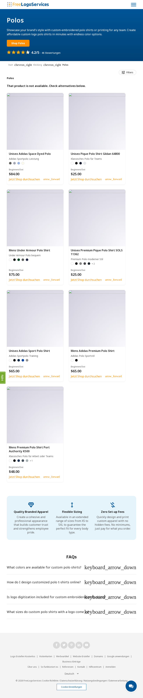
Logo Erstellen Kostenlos (22, 656)
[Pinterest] (71, 645)
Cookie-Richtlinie (50, 680)
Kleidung (37, 64)
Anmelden (111, 666)
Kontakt (81, 666)
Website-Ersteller (81, 656)
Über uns (32, 666)
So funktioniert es (49, 666)
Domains (98, 656)
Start (10, 64)
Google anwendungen (118, 656)
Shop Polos (18, 43)
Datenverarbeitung (118, 680)
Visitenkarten (45, 656)
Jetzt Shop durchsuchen (24, 179)
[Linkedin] (79, 645)
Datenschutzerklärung (71, 680)
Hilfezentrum (95, 666)
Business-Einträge (71, 661)
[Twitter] (64, 645)
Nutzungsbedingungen (95, 680)
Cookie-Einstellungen (71, 686)
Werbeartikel (62, 656)
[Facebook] (56, 645)
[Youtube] (86, 645)
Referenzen (67, 666)
